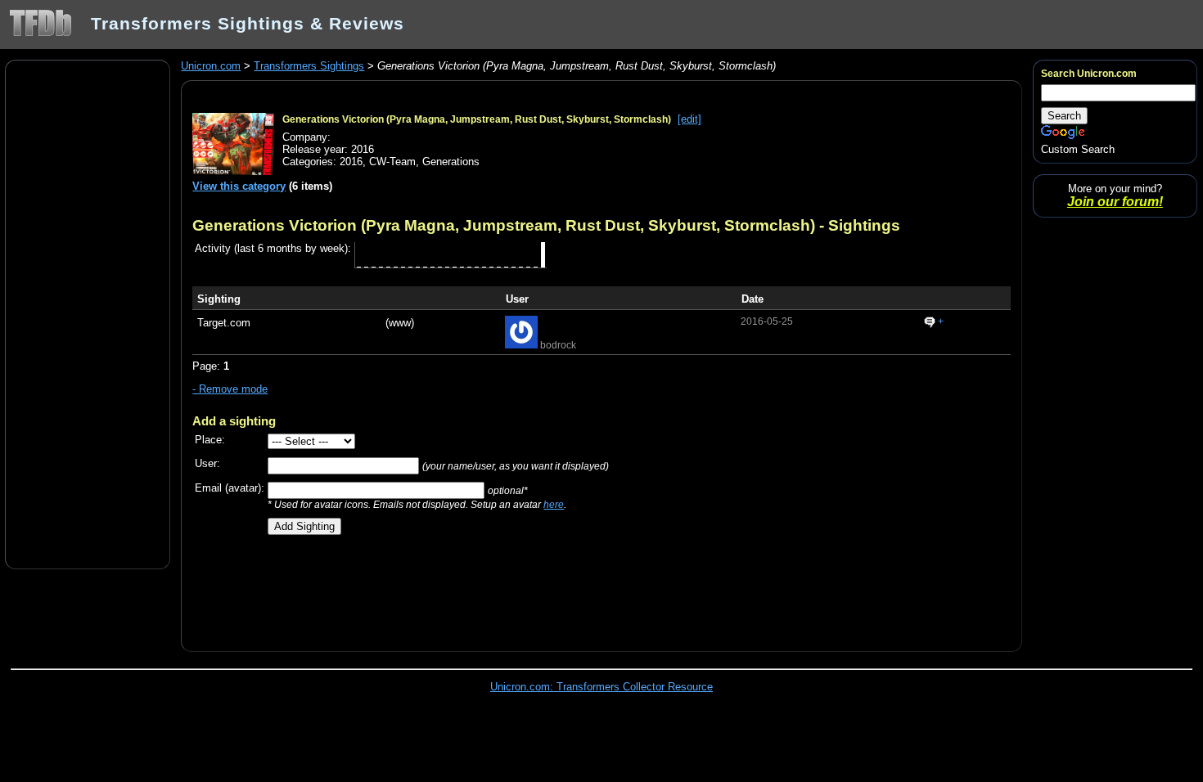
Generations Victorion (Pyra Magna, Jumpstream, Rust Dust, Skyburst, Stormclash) (476, 119)
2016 (351, 161)
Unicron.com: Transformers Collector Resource (601, 687)
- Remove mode (230, 389)
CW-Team (392, 161)
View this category (239, 186)
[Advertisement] (87, 313)
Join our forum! (1115, 202)
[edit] (689, 119)
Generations (451, 161)
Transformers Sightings (309, 66)
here (553, 504)
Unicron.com (211, 66)
